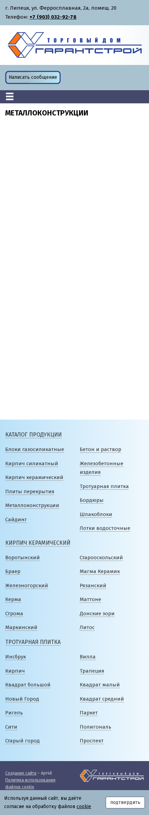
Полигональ (95, 727)
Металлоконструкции (32, 505)
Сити (11, 727)
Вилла (88, 657)
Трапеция (92, 671)
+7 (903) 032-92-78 (53, 17)
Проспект (92, 741)
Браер (12, 571)
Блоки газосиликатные (34, 449)
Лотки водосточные (105, 528)
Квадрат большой (28, 685)
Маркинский (21, 627)
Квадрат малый (100, 685)
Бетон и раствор (100, 449)
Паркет (89, 713)
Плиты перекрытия (29, 491)
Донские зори (97, 613)
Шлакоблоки (96, 514)
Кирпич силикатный (31, 463)
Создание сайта (20, 773)
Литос (87, 627)
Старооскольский (101, 557)
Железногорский (26, 585)
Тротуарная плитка (104, 486)
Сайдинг (16, 519)
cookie (84, 806)
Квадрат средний (102, 699)
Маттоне (90, 599)
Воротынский (22, 557)
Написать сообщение (33, 77)
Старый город (22, 741)
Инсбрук (15, 657)
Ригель (14, 713)
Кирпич (15, 671)
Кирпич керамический (34, 477)
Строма (14, 613)
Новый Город (22, 699)
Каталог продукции (33, 434)
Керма (13, 599)
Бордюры (92, 500)
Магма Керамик (100, 571)
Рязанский (93, 585)
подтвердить (125, 802)
